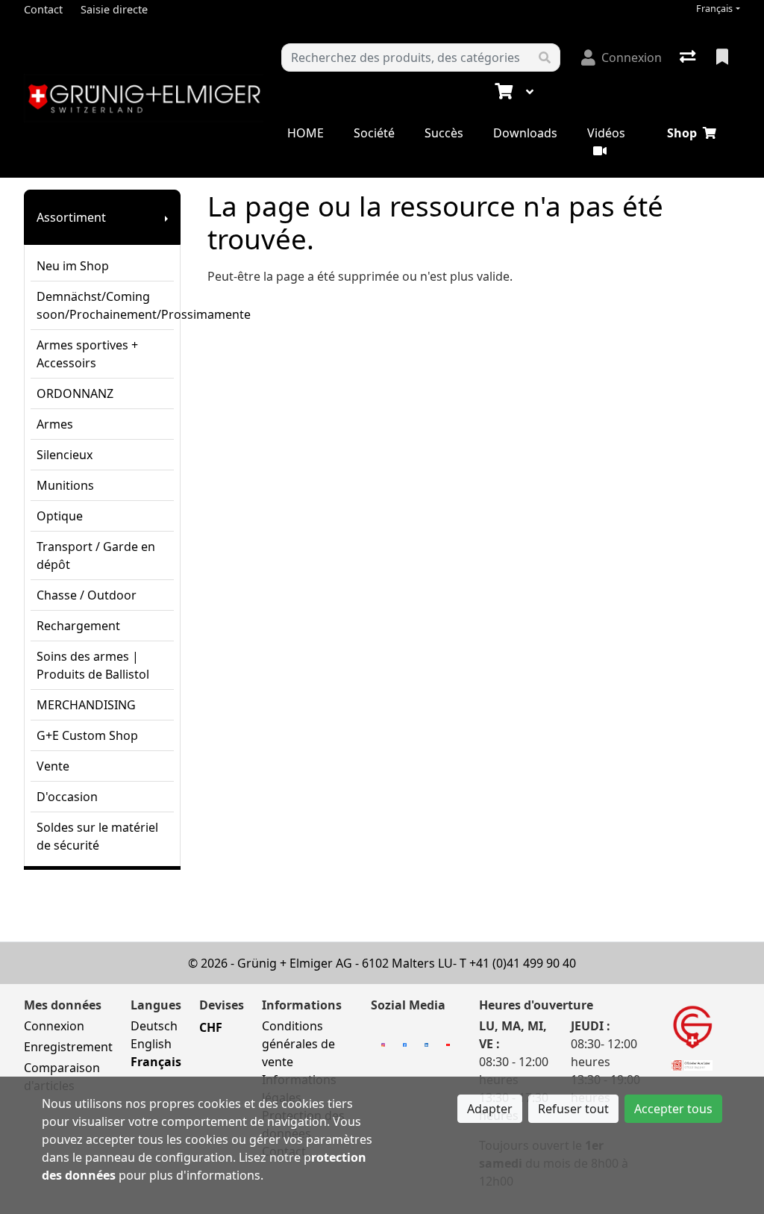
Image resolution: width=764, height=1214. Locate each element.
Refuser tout (573, 1109)
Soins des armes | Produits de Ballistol (93, 665)
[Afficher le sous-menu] (166, 217)
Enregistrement (68, 1047)
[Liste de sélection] (723, 57)
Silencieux (65, 454)
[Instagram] (383, 1044)
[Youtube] (448, 1044)
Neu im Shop (73, 266)
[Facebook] (405, 1044)
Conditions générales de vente (298, 1044)
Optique (60, 516)
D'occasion (67, 796)
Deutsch (154, 1026)
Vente (53, 766)
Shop (682, 133)
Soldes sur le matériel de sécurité (97, 836)
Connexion (54, 1026)
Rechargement (78, 625)
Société (374, 133)
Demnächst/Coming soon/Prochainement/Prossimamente (105, 305)
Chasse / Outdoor (87, 595)
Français (714, 8)
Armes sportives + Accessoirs (87, 354)
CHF (210, 1027)
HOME (305, 133)
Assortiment (71, 217)
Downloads (525, 133)
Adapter (490, 1109)
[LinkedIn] (426, 1044)
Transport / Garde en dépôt (96, 555)
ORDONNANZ (75, 393)
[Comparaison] (689, 57)
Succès (444, 133)
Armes (55, 424)
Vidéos (606, 133)
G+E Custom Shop (87, 735)
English (151, 1044)
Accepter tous (673, 1109)
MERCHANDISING (86, 705)
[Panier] (502, 92)
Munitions (65, 485)
